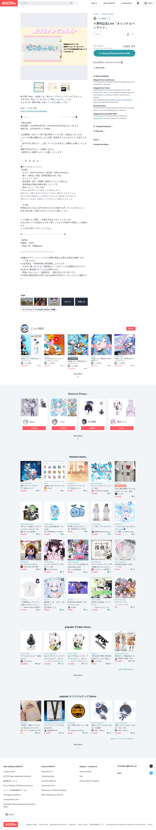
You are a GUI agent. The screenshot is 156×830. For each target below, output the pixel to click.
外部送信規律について (96, 824)
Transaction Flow (48, 785)
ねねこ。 (33, 421)
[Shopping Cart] (138, 3)
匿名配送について (10, 781)
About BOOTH (109, 3)
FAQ (81, 776)
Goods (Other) (107, 14)
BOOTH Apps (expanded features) (17, 776)
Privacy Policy (83, 824)
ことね (62, 421)
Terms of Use (43, 824)
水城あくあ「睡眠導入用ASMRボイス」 (101, 360)
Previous (22, 46)
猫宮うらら (122, 421)
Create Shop (126, 3)
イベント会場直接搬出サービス (15, 790)
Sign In (94, 3)
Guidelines (72, 824)
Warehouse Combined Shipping (53, 790)
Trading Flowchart (103, 126)
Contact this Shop (100, 144)
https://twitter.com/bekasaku (33, 111)
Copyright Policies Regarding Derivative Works (19, 805)
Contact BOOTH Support (89, 781)
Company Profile (31, 824)
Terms (96, 140)
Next (86, 46)
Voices (46, 356)
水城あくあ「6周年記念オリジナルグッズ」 (31, 360)
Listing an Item (9, 772)
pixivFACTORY (98, 118)
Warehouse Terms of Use (58, 824)
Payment (99, 131)
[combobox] (46, 3)
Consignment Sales (11, 799)
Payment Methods (48, 781)
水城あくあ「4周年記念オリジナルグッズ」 (124, 360)
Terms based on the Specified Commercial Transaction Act (126, 824)
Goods (95, 14)
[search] (71, 3)
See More (78, 436)
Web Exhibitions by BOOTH (52, 795)
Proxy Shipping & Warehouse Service (18, 785)
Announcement (85, 772)
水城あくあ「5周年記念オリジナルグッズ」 (78, 362)
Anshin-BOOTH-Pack (112, 100)
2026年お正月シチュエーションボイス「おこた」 (54, 360)
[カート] (109, 18)
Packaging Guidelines (12, 795)
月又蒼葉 (92, 421)
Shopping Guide (47, 776)
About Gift (100, 68)
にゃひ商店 (37, 328)
